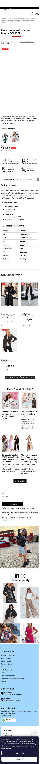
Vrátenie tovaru (6, 658)
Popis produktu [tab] (8, 179)
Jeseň (25, 255)
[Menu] (37, 13)
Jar (21, 255)
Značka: (5, 43)
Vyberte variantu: (8, 129)
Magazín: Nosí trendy (7, 655)
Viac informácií (6, 715)
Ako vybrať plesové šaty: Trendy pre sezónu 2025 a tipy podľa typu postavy (29, 458)
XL (30, 325)
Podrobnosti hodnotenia (27, 42)
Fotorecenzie (5, 667)
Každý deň (23, 252)
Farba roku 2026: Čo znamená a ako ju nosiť (29, 414)
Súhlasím (19, 759)
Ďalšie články (20, 481)
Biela (21, 248)
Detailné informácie (7, 123)
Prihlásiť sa (12, 504)
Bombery (23, 230)
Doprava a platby (6, 661)
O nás (3, 673)
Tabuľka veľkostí (6, 664)
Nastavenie (19, 753)
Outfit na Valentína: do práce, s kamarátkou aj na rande (10, 415)
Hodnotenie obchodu (8, 670)
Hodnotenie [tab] (28, 179)
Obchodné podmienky (8, 675)
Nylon (22, 245)
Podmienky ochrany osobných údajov (13, 678)
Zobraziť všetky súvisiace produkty (20, 377)
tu (10, 748)
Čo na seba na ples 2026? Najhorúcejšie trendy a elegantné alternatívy (10, 458)
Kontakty (4, 681)
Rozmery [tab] (19, 179)
